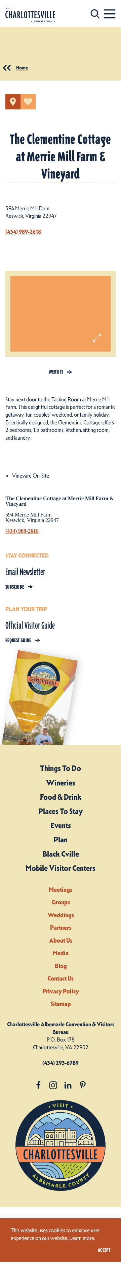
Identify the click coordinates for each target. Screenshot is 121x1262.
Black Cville (60, 854)
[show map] (13, 101)
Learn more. (82, 1238)
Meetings (60, 889)
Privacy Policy (60, 991)
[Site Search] (95, 13)
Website (56, 372)
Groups (60, 902)
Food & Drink (60, 797)
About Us (60, 940)
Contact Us (60, 978)
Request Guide (18, 640)
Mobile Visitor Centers (60, 868)
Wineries (60, 782)
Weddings (60, 915)
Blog (60, 966)
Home (22, 68)
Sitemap (60, 1004)
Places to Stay (60, 811)
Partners (60, 927)
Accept (104, 1250)
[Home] (30, 15)
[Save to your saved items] (28, 101)
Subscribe (14, 587)
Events (60, 825)
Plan (60, 839)
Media (60, 953)
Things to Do (60, 768)
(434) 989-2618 (23, 231)
